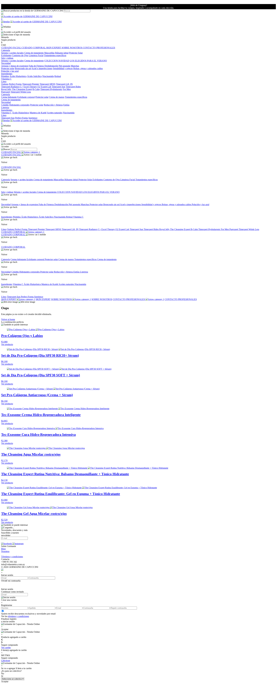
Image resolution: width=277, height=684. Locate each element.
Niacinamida (48, 76)
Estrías (66, 105)
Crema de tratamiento (34, 53)
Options (4, 84)
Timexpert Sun (58, 86)
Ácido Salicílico (34, 76)
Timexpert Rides (73, 86)
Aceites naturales (54, 112)
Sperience (32, 118)
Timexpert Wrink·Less (21, 92)
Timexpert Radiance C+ (12, 86)
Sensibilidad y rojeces (63, 68)
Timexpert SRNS (47, 84)
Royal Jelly (6, 89)
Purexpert (5, 92)
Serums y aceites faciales (12, 53)
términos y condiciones (18, 616)
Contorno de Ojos (20, 55)
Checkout (5, 660)
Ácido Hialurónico (18, 76)
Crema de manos (56, 97)
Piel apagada (64, 66)
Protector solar (7, 68)
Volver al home (8, 319)
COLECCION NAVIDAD (56, 60)
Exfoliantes (6, 55)
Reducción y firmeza (53, 105)
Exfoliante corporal (26, 97)
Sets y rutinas (7, 192)
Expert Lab (46, 86)
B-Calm (36, 89)
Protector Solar (76, 53)
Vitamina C (6, 79)
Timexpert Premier (30, 84)
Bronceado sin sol (23, 68)
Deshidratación (51, 66)
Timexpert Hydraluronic (51, 89)
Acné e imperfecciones (42, 68)
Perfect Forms (15, 84)
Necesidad (6, 204)
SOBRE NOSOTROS (72, 47)
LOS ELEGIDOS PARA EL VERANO (88, 60)
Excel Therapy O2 (32, 86)
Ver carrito (6, 647)
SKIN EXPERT (54, 47)
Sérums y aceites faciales (12, 60)
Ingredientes (6, 217)
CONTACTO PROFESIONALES (99, 47)
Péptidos (5, 76)
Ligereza (5, 107)
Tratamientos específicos (55, 55)
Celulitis (5, 105)
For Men (67, 89)
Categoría (5, 179)
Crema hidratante (9, 97)
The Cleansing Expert (22, 89)
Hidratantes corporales (19, 105)
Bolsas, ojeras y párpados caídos (88, 68)
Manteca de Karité (38, 112)
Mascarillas (49, 53)
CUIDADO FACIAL (11, 47)
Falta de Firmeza (36, 66)
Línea (3, 229)
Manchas (75, 66)
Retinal (57, 76)
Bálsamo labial (62, 53)
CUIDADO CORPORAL (33, 47)
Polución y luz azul (10, 71)
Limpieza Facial (36, 55)
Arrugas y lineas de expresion (14, 66)
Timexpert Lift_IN (64, 84)
